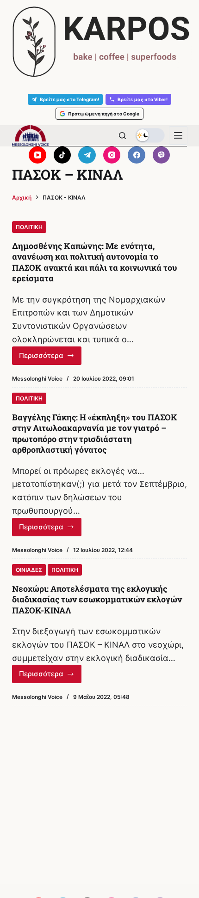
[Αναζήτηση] (122, 135)
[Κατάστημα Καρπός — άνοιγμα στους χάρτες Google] (99, 42)
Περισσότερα (50, 358)
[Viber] (161, 155)
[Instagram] (112, 155)
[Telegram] (87, 155)
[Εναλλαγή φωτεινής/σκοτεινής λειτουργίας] (150, 135)
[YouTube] (37, 155)
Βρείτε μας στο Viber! (143, 99)
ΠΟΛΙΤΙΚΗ (29, 227)
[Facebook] (136, 155)
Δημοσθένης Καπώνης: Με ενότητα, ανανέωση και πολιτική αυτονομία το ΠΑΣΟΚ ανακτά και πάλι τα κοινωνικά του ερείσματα (94, 262)
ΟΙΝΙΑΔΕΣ (29, 569)
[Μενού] (178, 135)
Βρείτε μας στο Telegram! (69, 99)
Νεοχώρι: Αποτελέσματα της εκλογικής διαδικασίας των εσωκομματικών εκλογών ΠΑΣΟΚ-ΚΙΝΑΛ (97, 599)
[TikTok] (62, 155)
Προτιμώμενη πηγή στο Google (103, 113)
